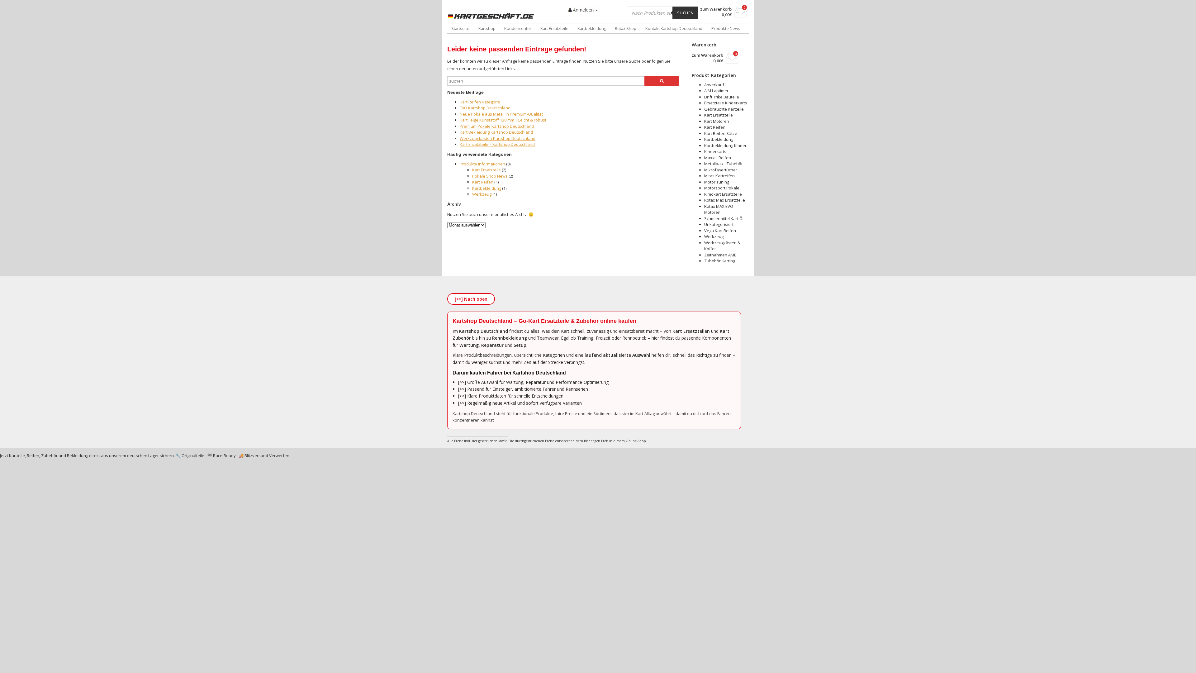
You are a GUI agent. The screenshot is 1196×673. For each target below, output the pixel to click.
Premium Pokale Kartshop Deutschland (497, 126)
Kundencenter (517, 28)
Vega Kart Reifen (720, 230)
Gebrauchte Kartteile (724, 109)
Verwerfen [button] (279, 455)
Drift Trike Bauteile (721, 97)
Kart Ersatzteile (554, 28)
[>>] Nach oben (471, 299)
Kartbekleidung (591, 28)
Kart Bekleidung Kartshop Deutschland (496, 132)
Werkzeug (481, 194)
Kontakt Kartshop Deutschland (673, 28)
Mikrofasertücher (720, 170)
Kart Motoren (716, 121)
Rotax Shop (625, 28)
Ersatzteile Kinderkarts (725, 103)
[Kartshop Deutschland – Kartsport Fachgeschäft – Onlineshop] (492, 16)
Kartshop (487, 28)
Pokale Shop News (490, 176)
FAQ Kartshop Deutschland (485, 108)
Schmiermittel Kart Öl (723, 218)
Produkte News (725, 28)
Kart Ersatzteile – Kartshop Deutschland (497, 144)
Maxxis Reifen (717, 157)
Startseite (460, 28)
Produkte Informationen (482, 164)
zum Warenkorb (716, 9)
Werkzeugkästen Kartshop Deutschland (497, 138)
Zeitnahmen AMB (720, 255)
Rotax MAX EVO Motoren (718, 209)
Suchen (685, 13)
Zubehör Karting (719, 261)
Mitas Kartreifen (719, 176)
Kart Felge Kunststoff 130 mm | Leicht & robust (503, 120)
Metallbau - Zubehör (723, 163)
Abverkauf (714, 85)
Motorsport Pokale (721, 188)
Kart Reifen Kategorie (480, 102)
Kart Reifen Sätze (720, 133)
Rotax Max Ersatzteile (724, 200)
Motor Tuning (716, 182)
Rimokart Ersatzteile (723, 194)
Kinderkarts (715, 151)
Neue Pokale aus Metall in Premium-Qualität (501, 114)
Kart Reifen (482, 182)
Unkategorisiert (718, 224)
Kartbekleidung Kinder (725, 145)
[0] (741, 15)
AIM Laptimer (716, 90)
